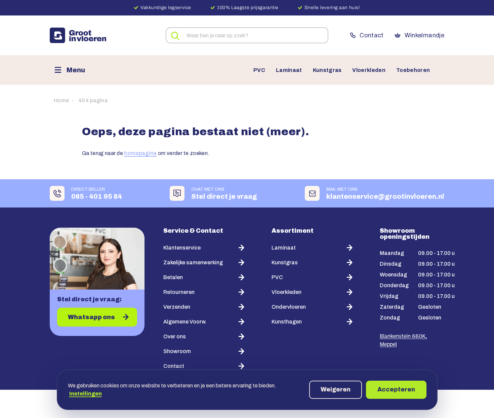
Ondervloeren (289, 307)
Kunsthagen (287, 322)
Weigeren (336, 389)
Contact (371, 35)
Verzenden (176, 307)
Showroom (177, 351)
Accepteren (396, 389)
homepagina (140, 153)
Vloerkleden (368, 70)
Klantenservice (182, 248)
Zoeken (175, 36)
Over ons (174, 336)
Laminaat (289, 70)
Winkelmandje (424, 35)
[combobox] (247, 35)
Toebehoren (413, 70)
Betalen (173, 277)
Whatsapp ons (91, 317)
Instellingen (85, 393)
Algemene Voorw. (184, 322)
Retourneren (179, 292)
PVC (259, 70)
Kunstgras (327, 70)
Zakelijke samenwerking (193, 262)
